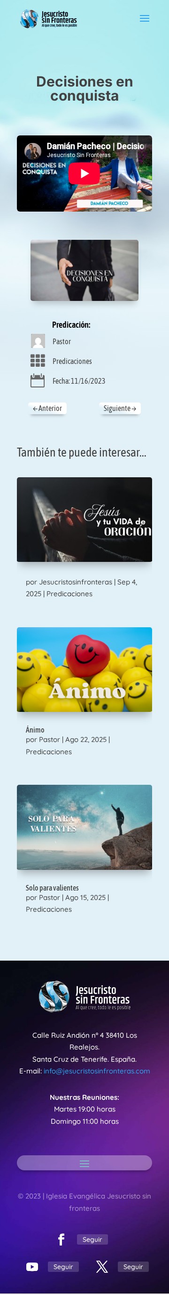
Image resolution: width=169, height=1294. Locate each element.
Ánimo (35, 730)
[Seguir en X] (102, 1267)
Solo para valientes (52, 888)
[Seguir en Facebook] (61, 1240)
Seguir (92, 1239)
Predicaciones (72, 361)
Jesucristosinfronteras (75, 581)
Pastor (62, 341)
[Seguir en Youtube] (32, 1267)
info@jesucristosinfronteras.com (97, 1070)
